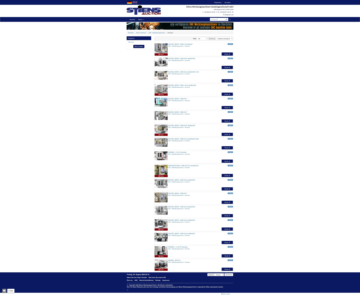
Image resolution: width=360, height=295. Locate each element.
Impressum (165, 280)
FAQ (164, 277)
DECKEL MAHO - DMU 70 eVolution (180, 44)
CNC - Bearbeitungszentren (157, 33)
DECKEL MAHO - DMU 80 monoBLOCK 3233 (183, 139)
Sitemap (157, 280)
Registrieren (218, 2)
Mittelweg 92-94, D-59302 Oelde (223, 9)
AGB (136, 280)
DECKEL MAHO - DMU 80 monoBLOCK (181, 180)
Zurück (132, 42)
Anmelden (228, 2)
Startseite (132, 19)
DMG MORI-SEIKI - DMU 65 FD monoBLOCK (183, 166)
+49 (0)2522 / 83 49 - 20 (226, 12)
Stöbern (140, 19)
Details (226, 54)
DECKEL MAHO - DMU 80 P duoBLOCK (181, 58)
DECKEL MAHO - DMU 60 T (177, 112)
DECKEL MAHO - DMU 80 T (177, 193)
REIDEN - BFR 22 (174, 260)
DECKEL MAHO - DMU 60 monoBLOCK (181, 207)
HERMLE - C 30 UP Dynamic (178, 247)
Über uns (130, 280)
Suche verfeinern (141, 33)
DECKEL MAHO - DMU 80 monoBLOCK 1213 (183, 72)
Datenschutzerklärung (146, 280)
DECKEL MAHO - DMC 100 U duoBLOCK (182, 85)
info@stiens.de (228, 14)
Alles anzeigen (139, 46)
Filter (194, 39)
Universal (187, 46)
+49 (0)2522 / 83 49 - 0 (210, 12)
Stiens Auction (226, 294)
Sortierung (212, 39)
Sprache (211, 275)
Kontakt (144, 277)
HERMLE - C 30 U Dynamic (177, 152)
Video (162, 54)
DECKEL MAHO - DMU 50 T (177, 99)
